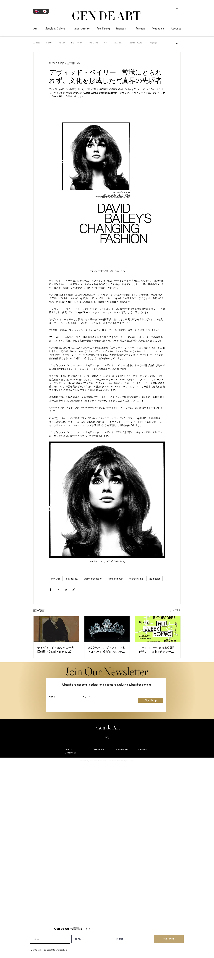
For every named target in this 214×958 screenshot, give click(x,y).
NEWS (49, 42)
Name (52, 697)
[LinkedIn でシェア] (65, 589)
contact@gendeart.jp (55, 949)
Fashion (62, 42)
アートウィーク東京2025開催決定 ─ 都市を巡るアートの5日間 (156, 650)
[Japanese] (45, 11)
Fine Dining (93, 42)
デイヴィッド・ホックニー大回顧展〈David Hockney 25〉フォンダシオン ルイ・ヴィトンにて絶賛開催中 (56, 650)
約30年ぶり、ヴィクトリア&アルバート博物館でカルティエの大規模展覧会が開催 (106, 650)
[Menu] (182, 8)
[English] (37, 11)
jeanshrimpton (115, 578)
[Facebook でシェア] (50, 589)
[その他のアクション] (163, 63)
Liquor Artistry (76, 42)
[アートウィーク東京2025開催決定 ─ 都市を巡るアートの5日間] (157, 629)
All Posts (36, 42)
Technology (117, 42)
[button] (176, 42)
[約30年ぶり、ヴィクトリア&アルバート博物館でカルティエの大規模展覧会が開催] (107, 629)
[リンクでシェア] (73, 589)
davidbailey (72, 578)
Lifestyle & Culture (136, 42)
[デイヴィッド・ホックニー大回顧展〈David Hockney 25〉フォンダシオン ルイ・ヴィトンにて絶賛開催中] (56, 629)
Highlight (153, 42)
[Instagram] (107, 737)
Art (105, 42)
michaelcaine (136, 578)
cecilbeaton (155, 578)
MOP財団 (55, 578)
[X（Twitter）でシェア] (58, 589)
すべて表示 (175, 610)
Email (85, 697)
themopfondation (93, 578)
